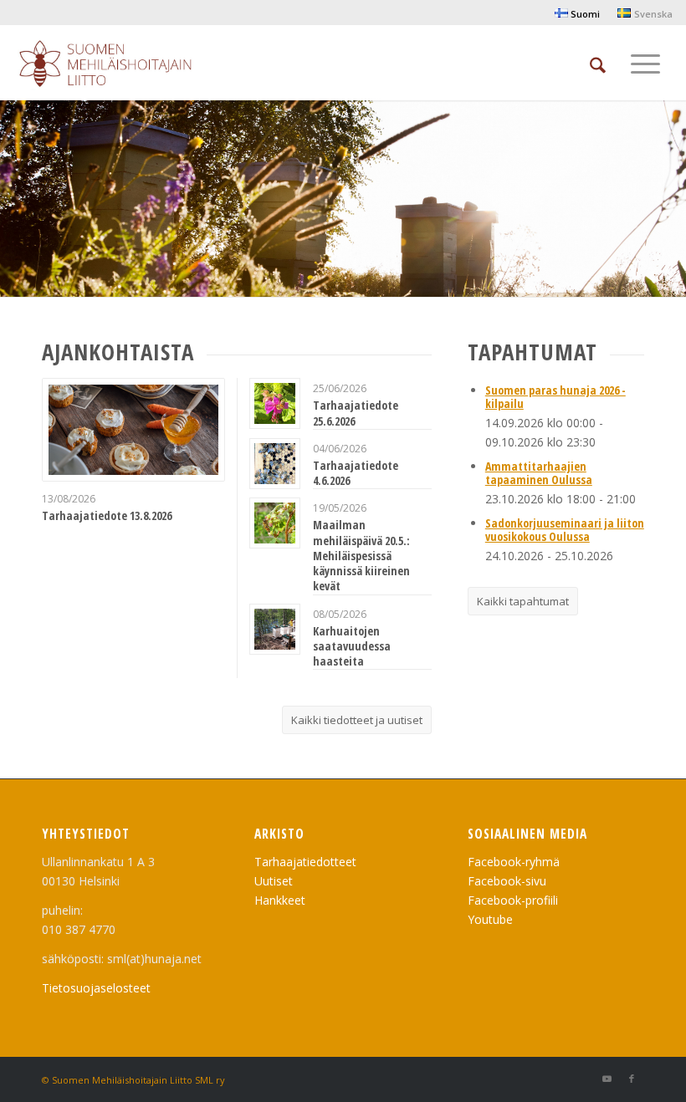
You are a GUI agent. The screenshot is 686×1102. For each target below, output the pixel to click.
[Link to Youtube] (606, 1078)
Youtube (490, 919)
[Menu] (645, 62)
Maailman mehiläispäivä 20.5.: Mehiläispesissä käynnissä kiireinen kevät (361, 555)
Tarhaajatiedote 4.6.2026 (355, 472)
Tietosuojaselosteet (96, 988)
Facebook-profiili (513, 900)
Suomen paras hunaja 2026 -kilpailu (555, 396)
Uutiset (273, 881)
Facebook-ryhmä (514, 862)
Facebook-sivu (507, 881)
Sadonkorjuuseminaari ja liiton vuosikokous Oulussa (564, 529)
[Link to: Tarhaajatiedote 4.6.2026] (274, 463)
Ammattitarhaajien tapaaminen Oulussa (538, 472)
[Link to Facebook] (631, 1078)
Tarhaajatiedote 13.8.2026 (107, 515)
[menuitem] (577, 13)
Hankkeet (279, 900)
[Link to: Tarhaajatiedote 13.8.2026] (133, 429)
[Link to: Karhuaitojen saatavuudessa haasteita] (274, 629)
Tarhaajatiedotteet (305, 862)
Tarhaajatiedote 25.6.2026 (355, 412)
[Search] (597, 62)
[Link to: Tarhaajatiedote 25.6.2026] (274, 403)
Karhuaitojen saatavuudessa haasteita (352, 646)
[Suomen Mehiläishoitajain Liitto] (125, 66)
